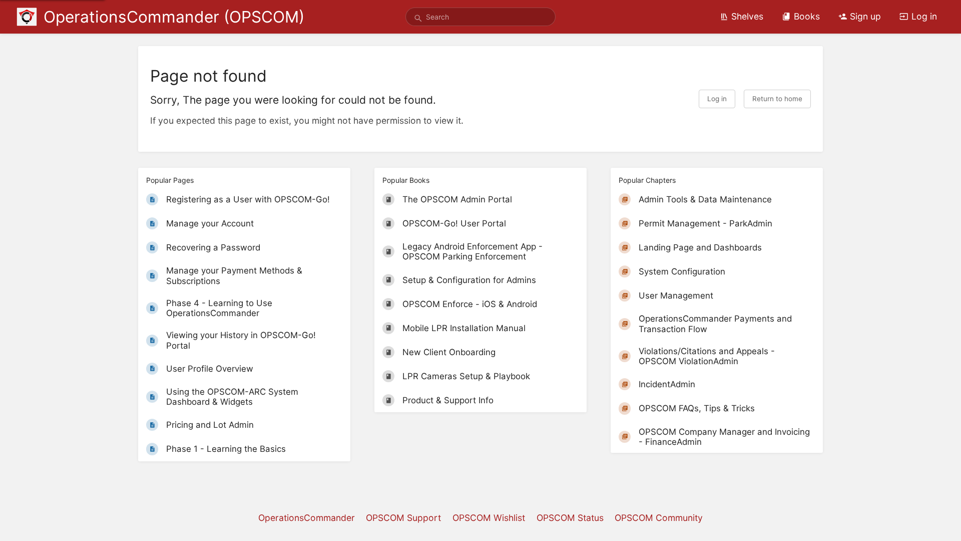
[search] (480, 17)
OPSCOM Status (570, 517)
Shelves (747, 16)
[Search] (418, 19)
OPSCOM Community (659, 517)
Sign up (865, 16)
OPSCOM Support (403, 517)
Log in (924, 16)
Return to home (777, 99)
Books (807, 16)
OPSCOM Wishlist (488, 517)
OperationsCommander (306, 517)
